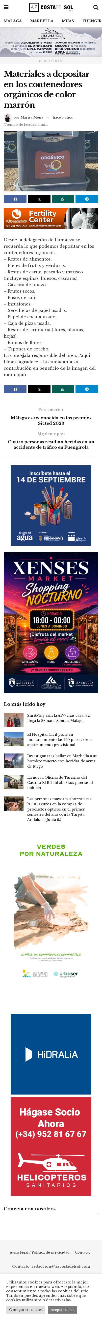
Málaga (13, 21)
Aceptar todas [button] (62, 1310)
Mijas (68, 21)
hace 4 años (63, 117)
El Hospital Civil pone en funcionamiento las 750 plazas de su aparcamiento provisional (60, 739)
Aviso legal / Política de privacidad (40, 1252)
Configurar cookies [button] (25, 1310)
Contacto (83, 1252)
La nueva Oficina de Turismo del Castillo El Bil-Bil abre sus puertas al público (60, 782)
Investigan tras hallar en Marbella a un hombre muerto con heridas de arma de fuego (62, 761)
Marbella (41, 21)
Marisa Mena (32, 117)
